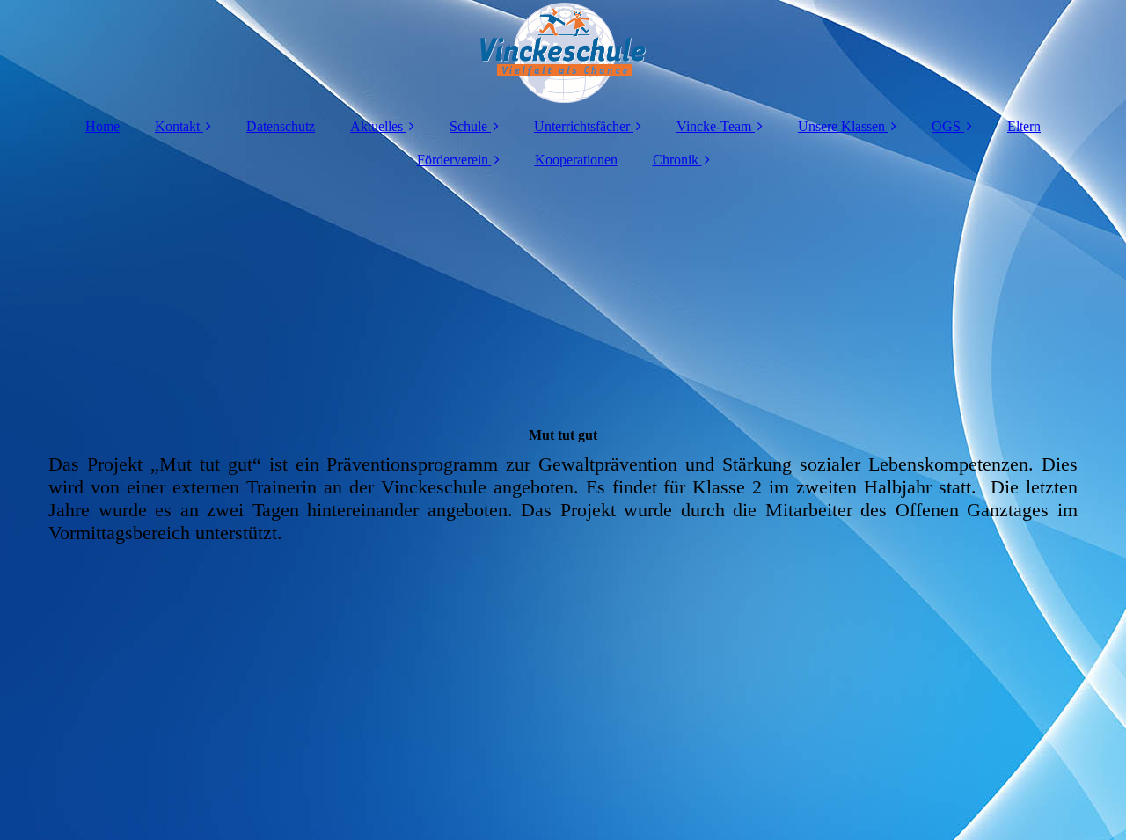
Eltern (1024, 126)
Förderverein (452, 159)
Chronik (675, 159)
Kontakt (177, 126)
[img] (563, 53)
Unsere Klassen (841, 126)
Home (102, 126)
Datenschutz (280, 126)
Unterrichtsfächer (582, 126)
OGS (946, 126)
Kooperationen (576, 159)
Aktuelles (376, 126)
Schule (468, 126)
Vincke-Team (713, 126)
